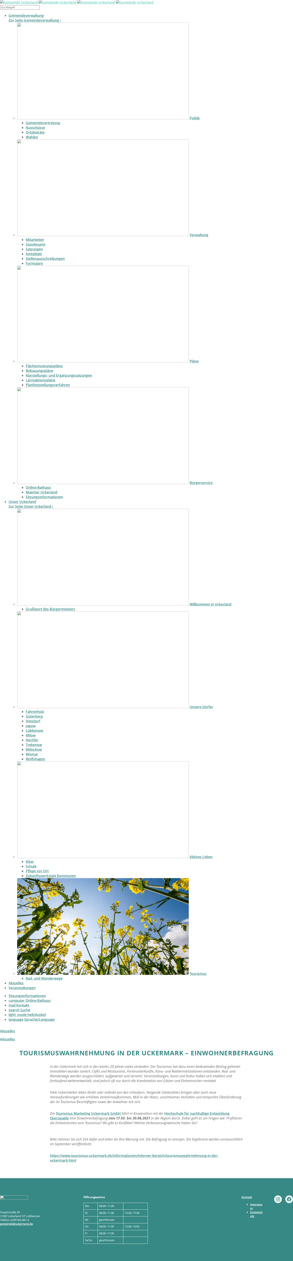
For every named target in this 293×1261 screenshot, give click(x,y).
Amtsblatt (34, 253)
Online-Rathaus (38, 487)
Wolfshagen (35, 759)
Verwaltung (199, 235)
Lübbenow (34, 730)
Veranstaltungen (22, 987)
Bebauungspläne (39, 370)
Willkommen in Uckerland (210, 604)
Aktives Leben (201, 856)
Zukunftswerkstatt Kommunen (51, 875)
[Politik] (103, 118)
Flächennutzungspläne (44, 366)
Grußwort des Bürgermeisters (50, 609)
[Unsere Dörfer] (103, 706)
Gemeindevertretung (43, 122)
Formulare (34, 263)
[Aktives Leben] (103, 856)
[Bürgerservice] (103, 482)
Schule (31, 866)
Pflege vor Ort (37, 871)
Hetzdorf (33, 721)
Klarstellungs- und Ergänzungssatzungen (59, 375)
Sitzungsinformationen (44, 497)
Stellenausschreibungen (45, 258)
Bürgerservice (201, 482)
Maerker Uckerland (41, 492)
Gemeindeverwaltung (26, 15)
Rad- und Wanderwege (44, 978)
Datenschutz (256, 1214)
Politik (195, 118)
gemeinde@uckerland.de (16, 1224)
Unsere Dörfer (201, 706)
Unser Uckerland (22, 501)
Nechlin (32, 740)
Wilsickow (34, 749)
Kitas (30, 861)
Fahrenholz (35, 711)
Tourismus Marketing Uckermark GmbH (88, 1113)
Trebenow (34, 744)
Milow (31, 735)
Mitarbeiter (35, 239)
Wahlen (32, 137)
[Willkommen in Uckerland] (103, 604)
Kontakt (19, 1005)
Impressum (256, 1206)
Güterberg (34, 716)
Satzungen (34, 249)
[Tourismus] (103, 973)
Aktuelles (16, 983)
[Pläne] (103, 361)
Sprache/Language (32, 1019)
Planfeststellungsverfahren (48, 384)
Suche (19, 1010)
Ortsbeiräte (35, 132)
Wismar (32, 754)
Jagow (31, 725)
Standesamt (35, 244)
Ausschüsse (35, 127)
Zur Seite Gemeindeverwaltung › (35, 20)
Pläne (194, 361)
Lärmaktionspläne (40, 380)
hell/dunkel (27, 1014)
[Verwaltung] (103, 235)
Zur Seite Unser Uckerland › (31, 506)
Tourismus (198, 973)
